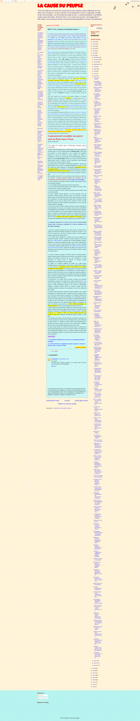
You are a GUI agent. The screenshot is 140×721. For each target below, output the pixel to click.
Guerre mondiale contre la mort (97, 476)
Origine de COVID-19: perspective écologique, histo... (97, 540)
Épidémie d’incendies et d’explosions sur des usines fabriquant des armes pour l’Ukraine (40, 167)
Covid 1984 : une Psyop (97, 521)
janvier (96, 665)
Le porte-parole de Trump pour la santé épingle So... (97, 171)
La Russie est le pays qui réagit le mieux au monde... (97, 482)
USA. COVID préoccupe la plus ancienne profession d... (97, 292)
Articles (41, 695)
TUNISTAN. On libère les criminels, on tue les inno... (97, 445)
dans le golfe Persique (56, 240)
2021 (93, 53)
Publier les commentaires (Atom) (62, 408)
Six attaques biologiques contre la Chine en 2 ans (97, 601)
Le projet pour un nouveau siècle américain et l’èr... (97, 426)
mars (95, 660)
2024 (93, 46)
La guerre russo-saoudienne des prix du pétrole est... (97, 330)
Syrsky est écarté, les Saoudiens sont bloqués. (40, 105)
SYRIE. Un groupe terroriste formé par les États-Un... (97, 324)
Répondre (53, 366)
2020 (93, 55)
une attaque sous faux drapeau (76, 179)
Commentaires (43, 698)
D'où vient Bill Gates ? (97, 281)
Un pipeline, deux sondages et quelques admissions (97, 533)
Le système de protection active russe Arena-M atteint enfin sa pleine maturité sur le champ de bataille (40, 60)
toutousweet (54, 359)
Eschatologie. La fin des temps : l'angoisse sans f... (97, 227)
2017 (93, 673)
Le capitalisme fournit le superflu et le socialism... (97, 516)
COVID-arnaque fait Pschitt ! (97, 166)
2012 (93, 684)
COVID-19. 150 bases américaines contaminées (97, 419)
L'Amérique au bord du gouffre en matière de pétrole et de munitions (40, 95)
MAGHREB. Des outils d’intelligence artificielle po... (97, 298)
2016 (93, 675)
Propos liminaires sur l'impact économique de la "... (97, 140)
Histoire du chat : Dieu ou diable (97, 628)
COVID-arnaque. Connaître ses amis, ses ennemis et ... (97, 154)
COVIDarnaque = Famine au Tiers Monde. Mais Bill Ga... (97, 370)
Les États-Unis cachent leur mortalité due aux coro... (97, 488)
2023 (93, 48)
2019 (93, 668)
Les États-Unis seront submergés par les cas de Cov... (97, 594)
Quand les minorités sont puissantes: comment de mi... (97, 641)
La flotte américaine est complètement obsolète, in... (97, 286)
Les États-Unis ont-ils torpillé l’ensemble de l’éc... (97, 266)
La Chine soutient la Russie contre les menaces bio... (97, 104)
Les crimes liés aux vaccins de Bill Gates (97, 344)
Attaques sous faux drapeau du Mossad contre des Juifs (97, 350)
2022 (93, 50)
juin (95, 71)
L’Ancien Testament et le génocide (97, 588)
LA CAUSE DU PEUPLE (60, 6)
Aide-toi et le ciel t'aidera (97, 176)
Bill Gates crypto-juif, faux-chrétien (97, 277)
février (96, 663)
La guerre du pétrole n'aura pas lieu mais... (97, 364)
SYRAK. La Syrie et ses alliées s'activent (97, 272)
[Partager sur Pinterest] (57, 351)
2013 (93, 682)
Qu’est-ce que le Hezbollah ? (97, 311)
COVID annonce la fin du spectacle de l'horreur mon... (97, 509)
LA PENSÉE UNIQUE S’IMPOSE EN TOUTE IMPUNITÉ (97, 357)
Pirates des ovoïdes (96, 432)
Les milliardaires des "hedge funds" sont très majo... (97, 377)
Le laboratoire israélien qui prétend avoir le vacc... (97, 213)
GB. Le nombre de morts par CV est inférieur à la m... (97, 402)
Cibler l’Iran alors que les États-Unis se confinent (97, 471)
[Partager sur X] (54, 351)
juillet (95, 69)
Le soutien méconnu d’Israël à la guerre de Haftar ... (97, 252)
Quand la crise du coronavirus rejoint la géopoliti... (97, 305)
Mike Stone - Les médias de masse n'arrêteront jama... (97, 260)
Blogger (77, 718)
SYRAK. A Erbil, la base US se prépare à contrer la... (97, 457)
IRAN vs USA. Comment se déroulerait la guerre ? (97, 194)
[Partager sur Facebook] (56, 351)
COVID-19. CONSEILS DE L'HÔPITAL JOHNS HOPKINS (97, 554)
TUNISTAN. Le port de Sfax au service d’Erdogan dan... (97, 132)
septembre (97, 64)
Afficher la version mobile (67, 404)
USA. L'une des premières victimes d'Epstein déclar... (97, 111)
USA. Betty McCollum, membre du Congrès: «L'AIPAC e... (97, 337)
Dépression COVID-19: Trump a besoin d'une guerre (97, 526)
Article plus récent (52, 400)
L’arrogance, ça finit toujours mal (40, 177)
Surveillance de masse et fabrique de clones (97, 181)
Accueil (67, 400)
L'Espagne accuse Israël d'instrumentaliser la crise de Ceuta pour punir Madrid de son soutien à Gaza (40, 151)
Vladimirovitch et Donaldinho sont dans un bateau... (97, 622)
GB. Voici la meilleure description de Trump (97, 384)
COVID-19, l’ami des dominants (97, 440)
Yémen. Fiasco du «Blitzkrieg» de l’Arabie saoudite (97, 502)
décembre (96, 57)
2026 (93, 41)
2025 (93, 44)
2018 (93, 670)
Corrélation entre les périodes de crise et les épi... (97, 161)
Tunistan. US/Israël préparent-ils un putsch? (97, 546)
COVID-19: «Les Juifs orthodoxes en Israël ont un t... (97, 634)
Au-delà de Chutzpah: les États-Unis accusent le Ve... (97, 655)
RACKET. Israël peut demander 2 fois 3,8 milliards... (97, 118)
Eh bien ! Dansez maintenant (97, 559)
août (95, 66)
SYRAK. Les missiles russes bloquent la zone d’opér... (97, 615)
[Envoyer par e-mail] (51, 351)
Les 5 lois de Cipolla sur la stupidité (97, 436)
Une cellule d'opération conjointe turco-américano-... (97, 96)
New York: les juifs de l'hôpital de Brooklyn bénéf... (96, 565)
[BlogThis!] (53, 351)
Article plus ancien (81, 400)
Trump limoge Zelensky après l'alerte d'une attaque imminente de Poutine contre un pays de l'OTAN (40, 118)
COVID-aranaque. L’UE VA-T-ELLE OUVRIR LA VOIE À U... (97, 188)
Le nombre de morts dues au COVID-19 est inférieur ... (97, 451)
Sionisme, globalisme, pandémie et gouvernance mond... (97, 464)
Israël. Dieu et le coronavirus (97, 584)
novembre (96, 59)
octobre (96, 62)
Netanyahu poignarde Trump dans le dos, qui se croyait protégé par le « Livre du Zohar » (40, 135)
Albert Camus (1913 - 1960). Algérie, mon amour (97, 207)
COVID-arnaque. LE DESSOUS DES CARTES (97, 239)
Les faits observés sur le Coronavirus (97, 389)
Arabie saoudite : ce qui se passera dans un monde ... (97, 89)
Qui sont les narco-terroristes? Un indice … (97, 408)
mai (95, 73)
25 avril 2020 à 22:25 (63, 359)
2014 (93, 679)
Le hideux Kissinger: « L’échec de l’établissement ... (97, 316)
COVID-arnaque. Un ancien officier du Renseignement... (97, 147)
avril (95, 76)
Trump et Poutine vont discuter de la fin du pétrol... (97, 648)
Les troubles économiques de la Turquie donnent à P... (97, 83)
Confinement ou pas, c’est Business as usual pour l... (97, 125)
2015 (93, 677)
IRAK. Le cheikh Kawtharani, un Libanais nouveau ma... (97, 233)
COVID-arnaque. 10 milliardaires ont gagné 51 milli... (97, 245)
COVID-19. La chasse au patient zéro (97, 414)
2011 (93, 686)
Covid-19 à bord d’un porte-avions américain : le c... (97, 608)
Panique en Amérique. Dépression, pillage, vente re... (97, 572)
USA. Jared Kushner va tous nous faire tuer (97, 579)
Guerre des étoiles (96, 78)
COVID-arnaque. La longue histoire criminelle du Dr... (97, 220)
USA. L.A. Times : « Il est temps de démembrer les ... (97, 201)
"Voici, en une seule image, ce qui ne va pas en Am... (97, 395)
